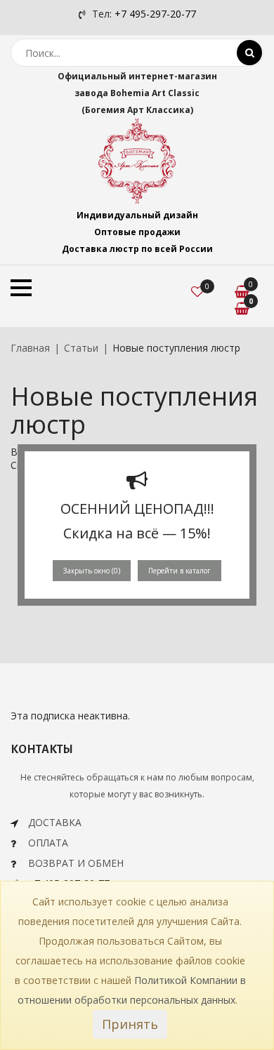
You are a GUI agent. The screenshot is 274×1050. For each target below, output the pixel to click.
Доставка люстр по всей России (137, 249)
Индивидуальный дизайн (137, 215)
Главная (30, 347)
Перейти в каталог (179, 571)
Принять (130, 1024)
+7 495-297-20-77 (155, 13)
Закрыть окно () (91, 571)
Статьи (81, 347)
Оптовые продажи (137, 232)
